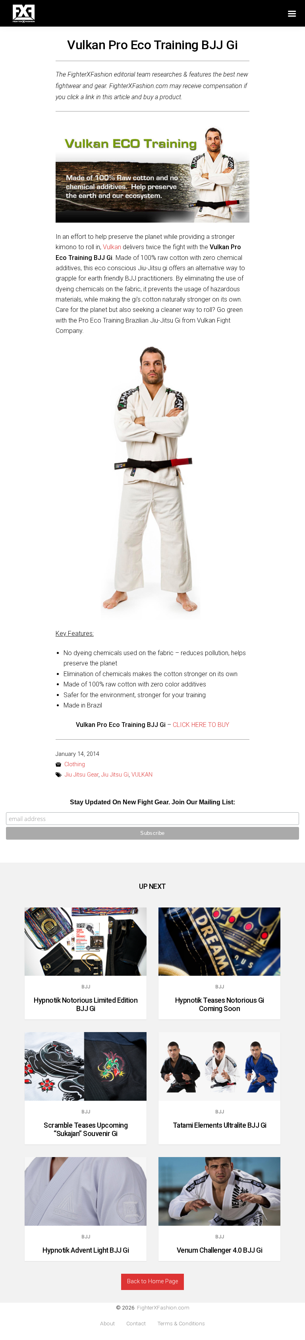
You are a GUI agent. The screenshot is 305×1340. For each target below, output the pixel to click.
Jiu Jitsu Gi (115, 774)
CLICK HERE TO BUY (201, 725)
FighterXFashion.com (163, 1307)
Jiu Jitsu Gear (81, 774)
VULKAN (141, 774)
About (107, 1323)
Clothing (74, 764)
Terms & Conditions (181, 1323)
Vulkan (112, 247)
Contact (136, 1323)
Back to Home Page (152, 1281)
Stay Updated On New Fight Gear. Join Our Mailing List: (152, 802)
